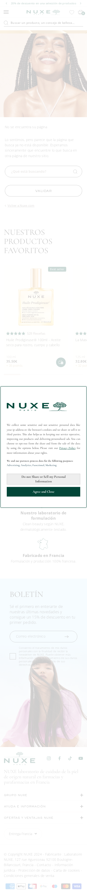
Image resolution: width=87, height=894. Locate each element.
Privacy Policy (67, 448)
